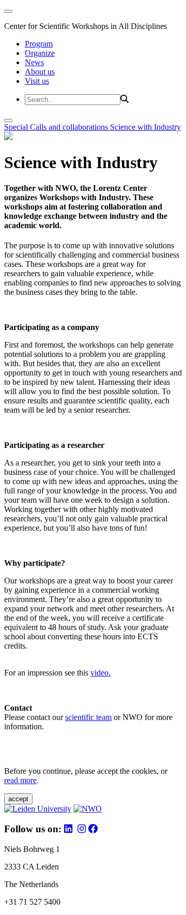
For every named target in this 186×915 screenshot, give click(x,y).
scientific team (88, 717)
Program (39, 43)
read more (20, 780)
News (34, 62)
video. (100, 672)
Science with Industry (145, 127)
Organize (40, 53)
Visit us (37, 81)
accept (18, 799)
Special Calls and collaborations (57, 127)
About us (40, 71)
